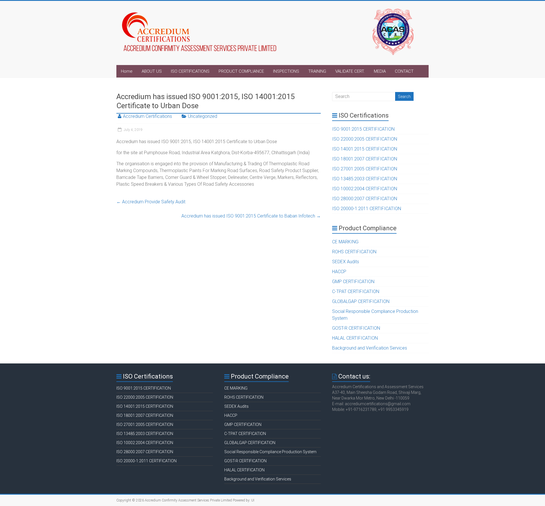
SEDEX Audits (345, 261)
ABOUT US (152, 71)
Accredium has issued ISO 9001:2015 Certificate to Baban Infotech (251, 216)
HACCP (339, 271)
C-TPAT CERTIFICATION (355, 291)
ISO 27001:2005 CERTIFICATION (364, 169)
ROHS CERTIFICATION (354, 251)
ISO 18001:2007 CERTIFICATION (364, 159)
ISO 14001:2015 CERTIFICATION (364, 149)
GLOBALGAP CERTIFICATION (360, 301)
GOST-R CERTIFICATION (356, 328)
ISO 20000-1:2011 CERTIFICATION (366, 208)
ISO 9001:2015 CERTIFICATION (363, 129)
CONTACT (404, 71)
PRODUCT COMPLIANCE (241, 71)
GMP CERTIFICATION (353, 281)
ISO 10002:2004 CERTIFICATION (364, 188)
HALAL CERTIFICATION (355, 338)
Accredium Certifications (147, 116)
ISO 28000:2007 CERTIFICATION (364, 198)
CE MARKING (345, 241)
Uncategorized (202, 116)
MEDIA (380, 71)
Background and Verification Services (369, 348)
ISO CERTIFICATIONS (190, 71)
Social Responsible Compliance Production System (270, 451)
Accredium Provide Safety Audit (150, 201)
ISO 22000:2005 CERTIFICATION (364, 139)
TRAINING (317, 71)
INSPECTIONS (286, 71)
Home (127, 71)
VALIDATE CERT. (350, 71)
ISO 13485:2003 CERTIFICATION (364, 178)
